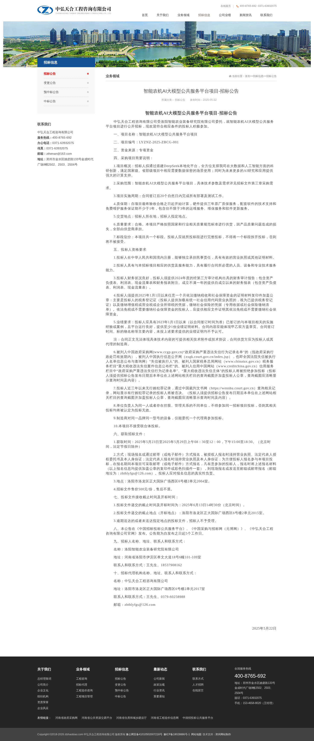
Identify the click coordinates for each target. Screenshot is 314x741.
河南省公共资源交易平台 (97, 717)
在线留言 (226, 5)
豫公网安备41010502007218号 (144, 734)
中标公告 (50, 101)
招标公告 (271, 76)
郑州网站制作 (223, 734)
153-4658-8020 (252, 703)
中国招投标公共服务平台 (198, 717)
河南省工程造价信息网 (165, 717)
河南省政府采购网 (66, 717)
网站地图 (196, 734)
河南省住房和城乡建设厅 (131, 717)
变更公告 (50, 82)
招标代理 (128, 573)
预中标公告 (51, 92)
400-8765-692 (250, 676)
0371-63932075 (252, 698)
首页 (247, 76)
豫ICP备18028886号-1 (177, 734)
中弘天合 (121, 121)
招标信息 (258, 76)
